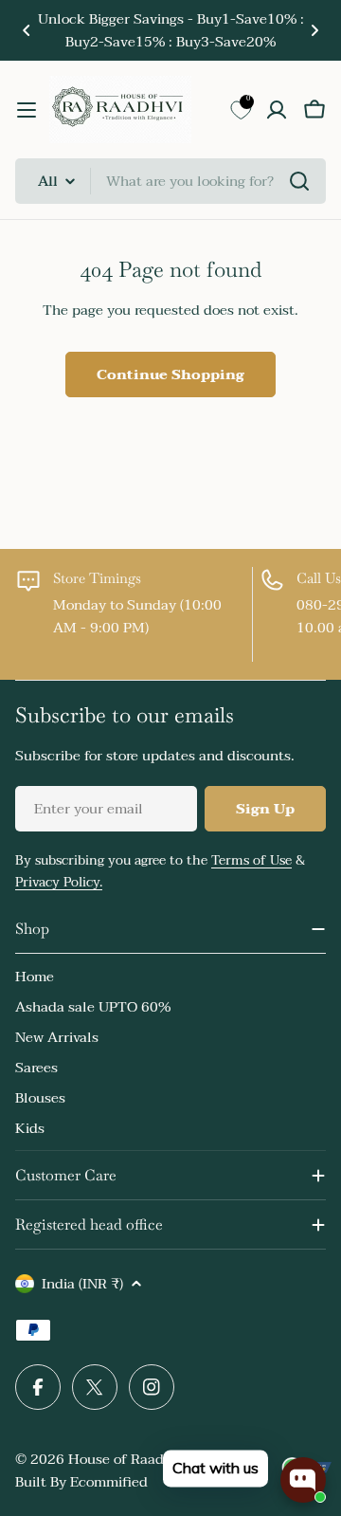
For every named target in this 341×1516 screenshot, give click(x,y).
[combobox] (170, 181)
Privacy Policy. (58, 882)
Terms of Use (251, 860)
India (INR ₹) (82, 1283)
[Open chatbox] (303, 1480)
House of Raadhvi (126, 1459)
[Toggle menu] (26, 110)
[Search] (299, 181)
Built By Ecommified (81, 1482)
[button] (26, 30)
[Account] (276, 110)
